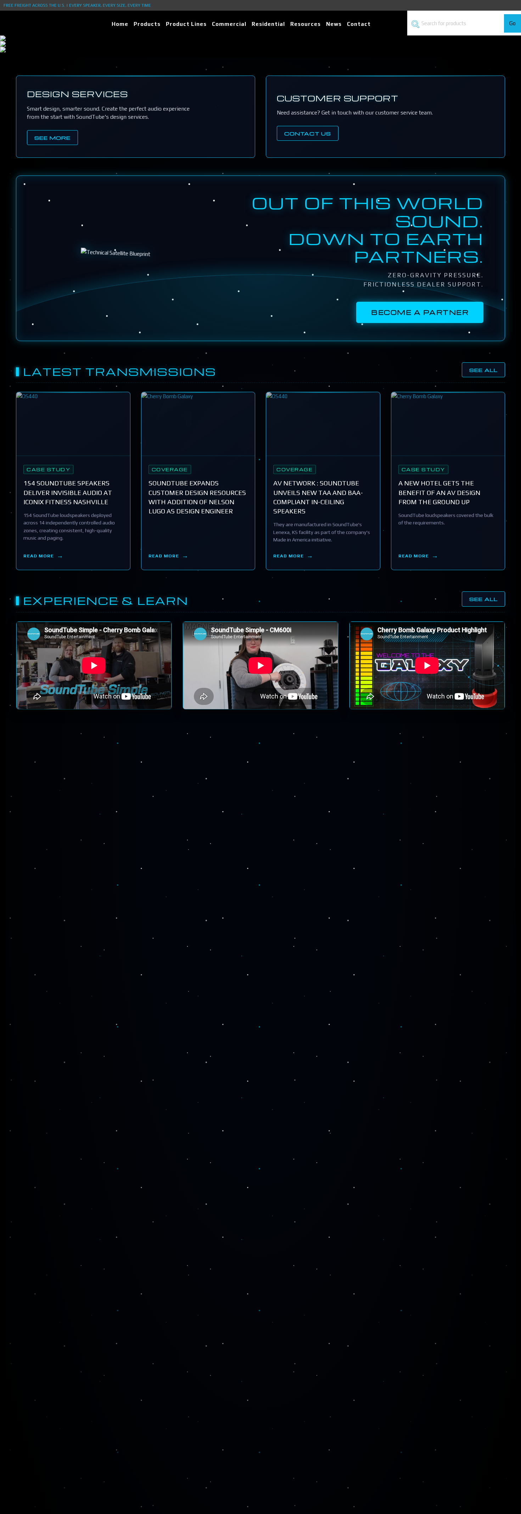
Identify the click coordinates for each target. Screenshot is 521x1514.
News (334, 24)
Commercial (229, 24)
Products (147, 24)
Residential (268, 24)
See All (483, 370)
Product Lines (186, 24)
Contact (359, 24)
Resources (305, 24)
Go (512, 23)
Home (120, 24)
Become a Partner (420, 312)
